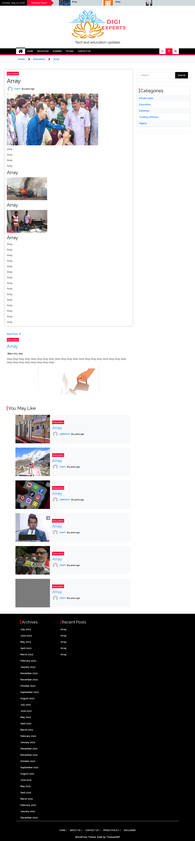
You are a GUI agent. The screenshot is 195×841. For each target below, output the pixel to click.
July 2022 (25, 704)
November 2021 (29, 755)
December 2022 (29, 673)
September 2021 (29, 767)
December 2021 (29, 748)
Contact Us (84, 51)
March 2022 (26, 729)
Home (30, 51)
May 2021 (25, 786)
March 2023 (26, 654)
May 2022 (25, 717)
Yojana (70, 51)
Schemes (57, 51)
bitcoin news (146, 98)
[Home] (20, 51)
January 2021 (27, 811)
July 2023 (25, 629)
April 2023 (25, 648)
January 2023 (27, 667)
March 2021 (26, 798)
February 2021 (28, 805)
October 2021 (27, 761)
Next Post (12, 334)
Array (55, 2)
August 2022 (27, 698)
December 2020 (29, 817)
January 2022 (27, 742)
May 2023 (25, 642)
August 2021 (27, 773)
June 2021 (26, 780)
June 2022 (26, 711)
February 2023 (28, 660)
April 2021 (25, 792)
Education (43, 51)
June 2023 (26, 635)
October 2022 (27, 686)
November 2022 (29, 679)
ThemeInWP (113, 837)
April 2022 (25, 723)
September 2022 (29, 692)
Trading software (149, 117)
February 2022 (28, 736)
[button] (162, 51)
